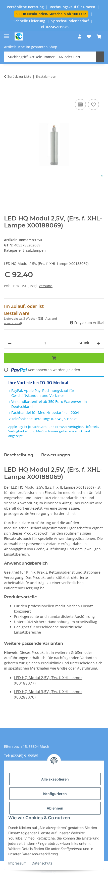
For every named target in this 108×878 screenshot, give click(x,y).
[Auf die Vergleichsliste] (80, 104)
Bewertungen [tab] (55, 455)
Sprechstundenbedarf (70, 21)
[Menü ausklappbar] (6, 34)
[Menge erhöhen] (98, 343)
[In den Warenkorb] (8, 92)
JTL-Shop (63, 872)
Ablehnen (55, 808)
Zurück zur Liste (19, 76)
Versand (45, 285)
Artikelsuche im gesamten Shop (30, 46)
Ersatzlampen (34, 250)
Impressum (17, 863)
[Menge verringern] (9, 343)
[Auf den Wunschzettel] (93, 104)
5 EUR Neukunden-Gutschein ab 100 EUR (51, 13)
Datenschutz (42, 863)
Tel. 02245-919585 (54, 27)
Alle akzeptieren (55, 779)
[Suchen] (100, 56)
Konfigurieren (55, 794)
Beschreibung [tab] (18, 455)
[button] (79, 36)
